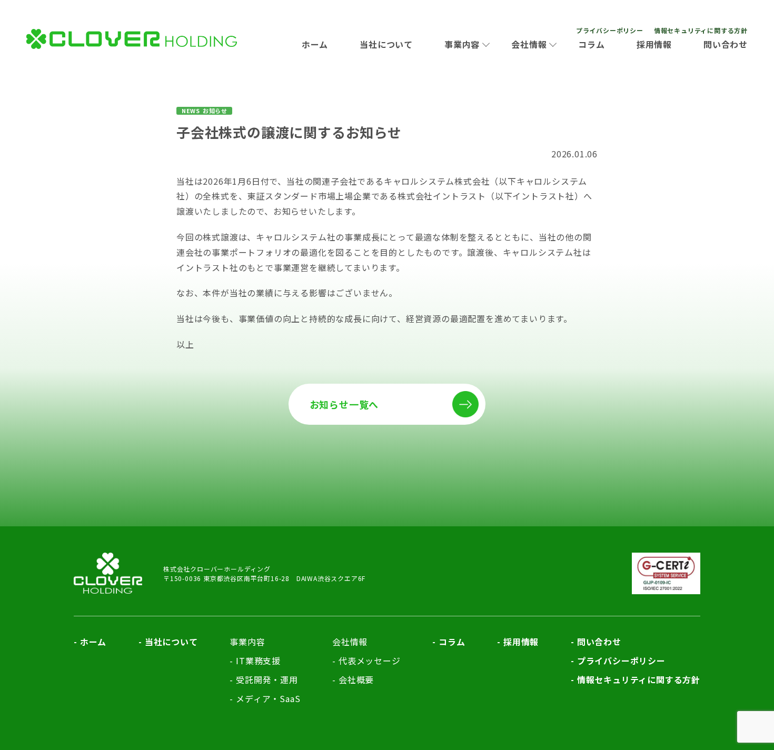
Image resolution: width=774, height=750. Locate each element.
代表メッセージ (369, 660)
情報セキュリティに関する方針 (701, 30)
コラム (591, 44)
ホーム (315, 44)
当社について (386, 44)
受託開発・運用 (266, 679)
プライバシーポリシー (609, 30)
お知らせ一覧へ (344, 404)
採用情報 (654, 44)
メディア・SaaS (268, 698)
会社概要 (356, 679)
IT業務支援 (258, 660)
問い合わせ (725, 44)
